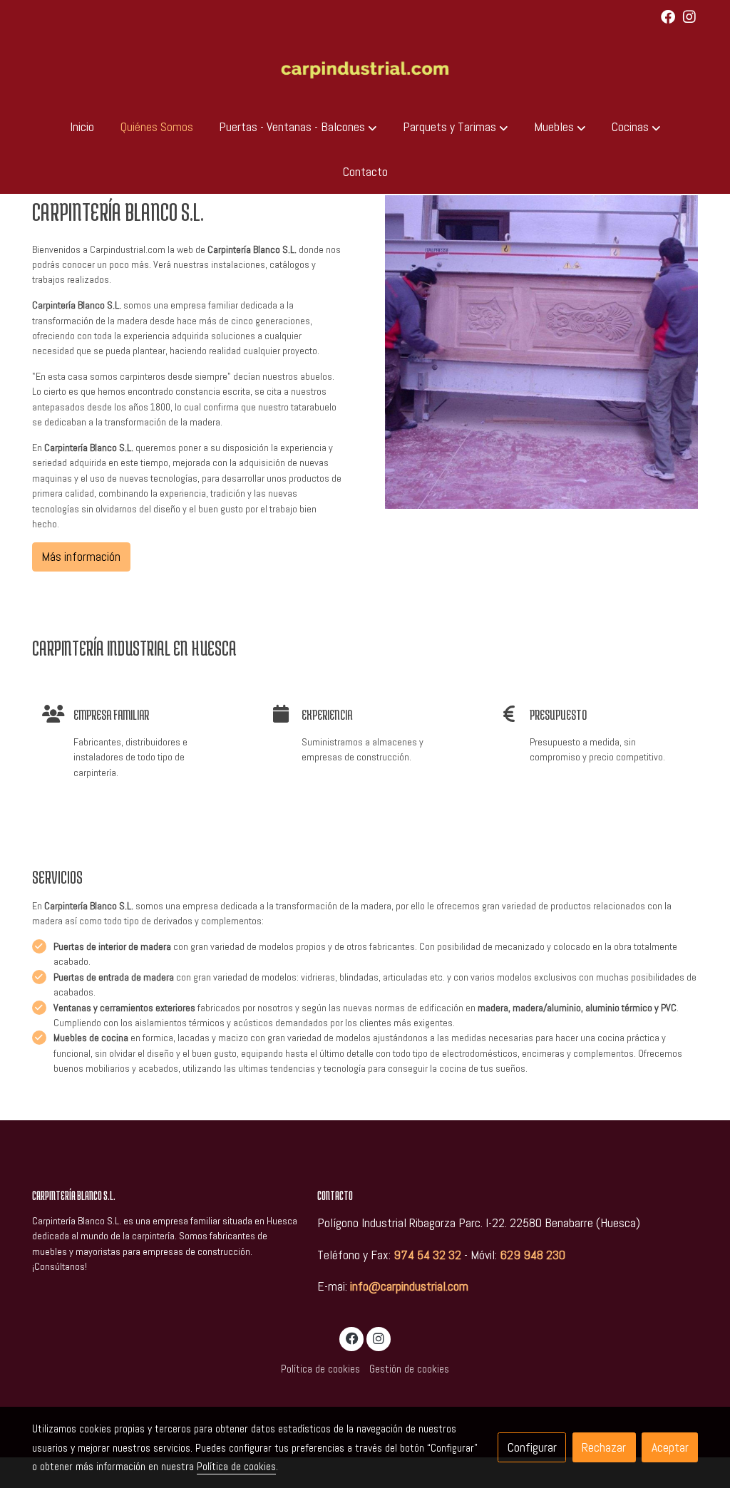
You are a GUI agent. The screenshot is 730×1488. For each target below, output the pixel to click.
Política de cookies (320, 1369)
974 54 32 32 (427, 1255)
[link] (365, 69)
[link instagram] (689, 16)
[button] (297, 127)
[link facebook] (668, 16)
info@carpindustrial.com (409, 1286)
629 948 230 (532, 1255)
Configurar (532, 1447)
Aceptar (670, 1447)
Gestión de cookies (409, 1369)
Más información (80, 556)
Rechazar (604, 1447)
